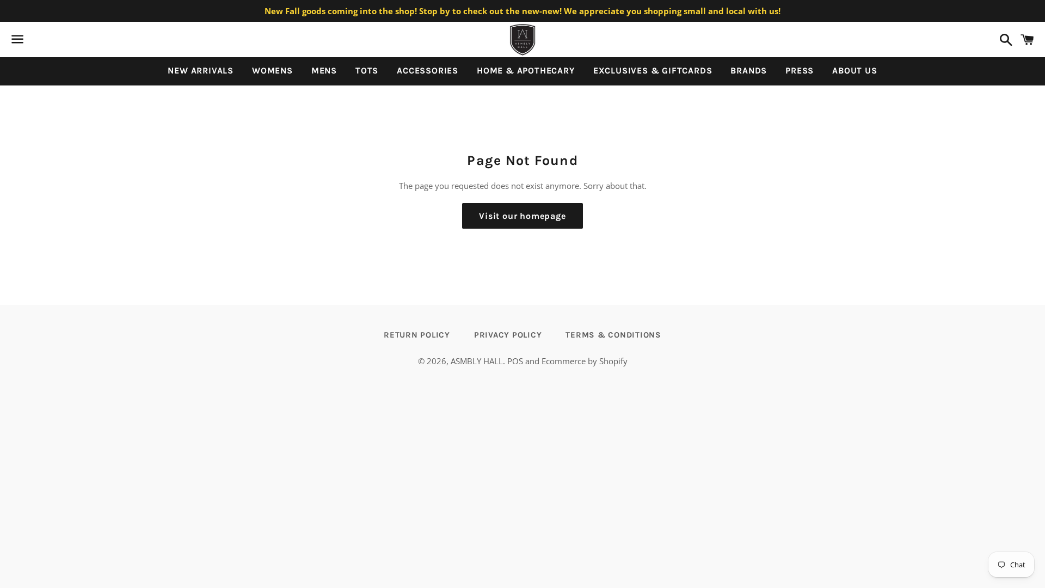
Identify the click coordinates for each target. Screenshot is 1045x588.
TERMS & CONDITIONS (613, 335)
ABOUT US (854, 70)
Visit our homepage (522, 216)
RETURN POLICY (417, 335)
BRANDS (748, 70)
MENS (324, 70)
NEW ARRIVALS (200, 70)
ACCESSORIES (427, 70)
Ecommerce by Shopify (585, 361)
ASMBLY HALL (477, 361)
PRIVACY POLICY (508, 335)
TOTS (366, 70)
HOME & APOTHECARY (526, 70)
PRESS (799, 70)
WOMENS (272, 70)
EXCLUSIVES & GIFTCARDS (652, 70)
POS (515, 361)
